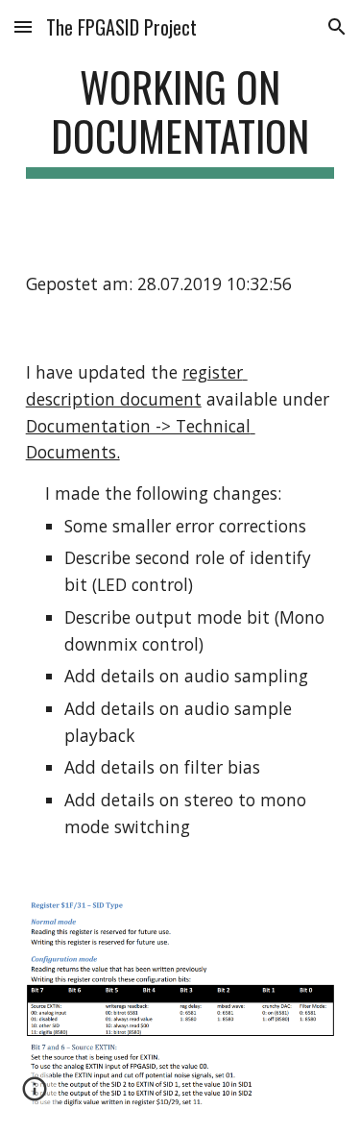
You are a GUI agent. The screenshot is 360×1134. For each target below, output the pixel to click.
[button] (23, 26)
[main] (180, 120)
